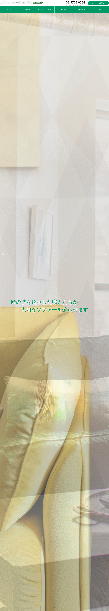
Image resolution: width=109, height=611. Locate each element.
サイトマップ (99, 9)
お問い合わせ (81, 9)
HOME (9, 9)
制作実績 (63, 9)
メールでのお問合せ (98, 3)
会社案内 (27, 9)
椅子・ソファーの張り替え (45, 9)
